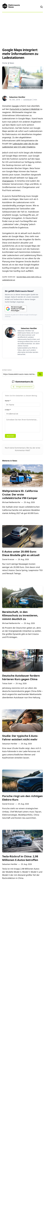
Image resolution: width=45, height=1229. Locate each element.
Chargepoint (8, 181)
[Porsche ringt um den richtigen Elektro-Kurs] (22, 781)
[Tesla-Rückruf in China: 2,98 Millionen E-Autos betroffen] (22, 841)
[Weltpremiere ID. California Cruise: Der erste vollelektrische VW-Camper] (22, 475)
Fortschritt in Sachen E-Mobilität (25, 109)
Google (15, 106)
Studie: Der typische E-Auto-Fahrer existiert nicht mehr (20, 737)
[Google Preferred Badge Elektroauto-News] (16, 308)
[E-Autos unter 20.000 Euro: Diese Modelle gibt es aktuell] (22, 536)
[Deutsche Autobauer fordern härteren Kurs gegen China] (22, 660)
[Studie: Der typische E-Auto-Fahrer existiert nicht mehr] (22, 720)
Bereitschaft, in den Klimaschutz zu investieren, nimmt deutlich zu (20, 615)
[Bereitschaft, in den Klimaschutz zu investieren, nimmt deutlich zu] (22, 596)
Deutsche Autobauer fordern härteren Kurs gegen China (21, 677)
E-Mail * (8, 410)
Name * (8, 401)
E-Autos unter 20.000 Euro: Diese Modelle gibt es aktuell (20, 553)
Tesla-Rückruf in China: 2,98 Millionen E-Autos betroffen (20, 858)
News (12, 63)
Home (4, 63)
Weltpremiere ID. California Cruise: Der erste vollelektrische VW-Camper (20, 494)
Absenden (10, 436)
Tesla (31, 177)
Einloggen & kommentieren (24, 387)
